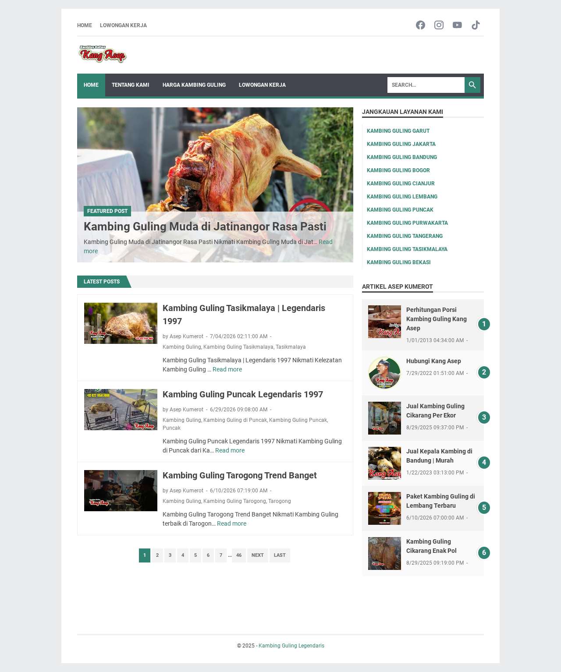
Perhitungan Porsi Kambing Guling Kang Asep (436, 319)
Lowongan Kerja (123, 25)
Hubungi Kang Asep (433, 360)
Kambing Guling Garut (398, 131)
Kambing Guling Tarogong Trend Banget (240, 475)
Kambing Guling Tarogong (234, 501)
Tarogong (279, 501)
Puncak (172, 428)
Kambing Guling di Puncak (235, 420)
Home (84, 25)
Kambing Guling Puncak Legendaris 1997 (243, 394)
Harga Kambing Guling (194, 85)
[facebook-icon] (420, 25)
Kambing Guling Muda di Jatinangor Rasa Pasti (205, 226)
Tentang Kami (130, 85)
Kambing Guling (182, 347)
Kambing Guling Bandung (402, 157)
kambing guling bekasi (399, 262)
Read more (227, 369)
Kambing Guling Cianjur (401, 183)
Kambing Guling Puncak (298, 420)
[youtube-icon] (457, 25)
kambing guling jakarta (401, 144)
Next (258, 555)
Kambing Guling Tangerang (405, 236)
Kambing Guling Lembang (402, 197)
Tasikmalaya (291, 347)
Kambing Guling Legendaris (291, 646)
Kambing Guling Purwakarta (407, 223)
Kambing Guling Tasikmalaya (238, 347)
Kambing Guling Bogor (398, 170)
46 (238, 555)
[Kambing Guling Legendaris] (102, 55)
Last (280, 555)
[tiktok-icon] (476, 25)
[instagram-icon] (439, 25)
